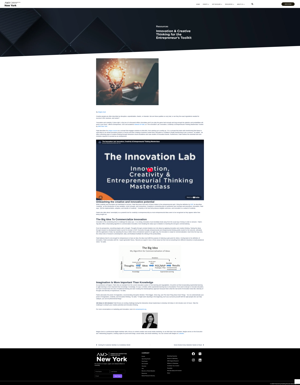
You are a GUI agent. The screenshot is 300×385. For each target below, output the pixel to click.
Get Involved (216, 4)
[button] (252, 4)
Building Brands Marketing (288, 383)
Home (198, 4)
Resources (229, 4)
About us (240, 4)
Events (205, 4)
